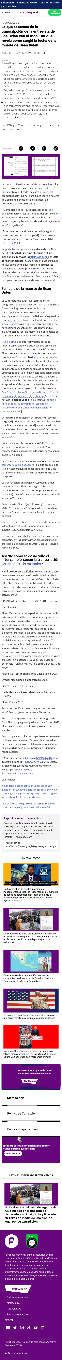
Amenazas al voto (27, 2)
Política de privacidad (16, 1353)
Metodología (15, 1097)
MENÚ (7, 12)
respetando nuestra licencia (36, 826)
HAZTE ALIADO (18, 1289)
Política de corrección (18, 1314)
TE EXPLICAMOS (10, 22)
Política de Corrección (21, 1113)
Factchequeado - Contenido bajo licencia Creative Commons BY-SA (30, 1344)
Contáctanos (30, 1081)
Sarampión (7, 2)
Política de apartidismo (22, 1129)
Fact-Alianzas (14, 1308)
